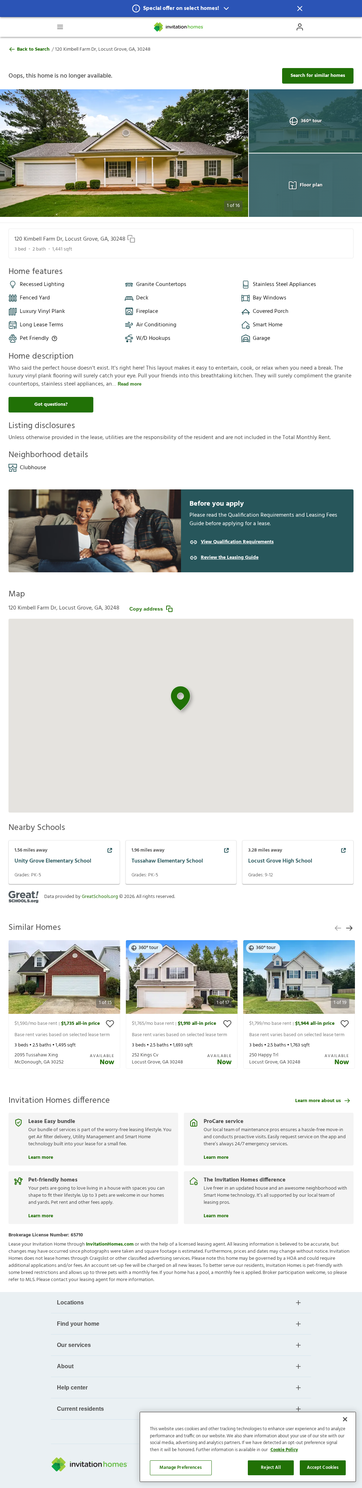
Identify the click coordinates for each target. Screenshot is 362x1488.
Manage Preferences (180, 1467)
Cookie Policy (284, 1450)
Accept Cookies (323, 1467)
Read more (129, 384)
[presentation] (64, 1004)
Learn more (40, 1156)
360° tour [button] (148, 948)
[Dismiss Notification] (300, 8)
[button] (181, 8)
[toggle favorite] (110, 1024)
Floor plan (311, 185)
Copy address (146, 609)
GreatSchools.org (100, 897)
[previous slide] (338, 928)
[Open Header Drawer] (60, 26)
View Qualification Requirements (237, 542)
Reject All (270, 1467)
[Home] (178, 27)
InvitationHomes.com (110, 1244)
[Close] (345, 1419)
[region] (247, 1446)
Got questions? (51, 404)
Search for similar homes (318, 76)
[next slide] (349, 928)
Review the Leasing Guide (229, 558)
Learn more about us (318, 1101)
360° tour (311, 121)
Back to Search (33, 50)
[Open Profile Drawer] (300, 27)
